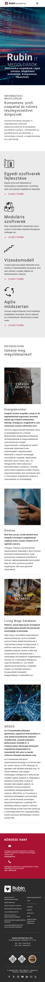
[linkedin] (27, 977)
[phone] (36, 977)
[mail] (31, 977)
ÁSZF (31, 972)
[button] (22, 194)
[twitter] (14, 977)
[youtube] (22, 977)
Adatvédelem (24, 972)
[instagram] (18, 977)
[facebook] (9, 977)
